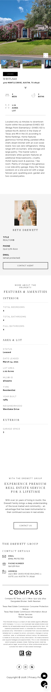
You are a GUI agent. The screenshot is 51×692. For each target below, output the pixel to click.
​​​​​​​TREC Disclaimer (25, 617)
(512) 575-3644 (39, 599)
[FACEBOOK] (19, 667)
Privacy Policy (36, 677)
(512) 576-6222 (10, 249)
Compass (17, 624)
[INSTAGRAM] (25, 667)
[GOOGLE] (32, 667)
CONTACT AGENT (25, 266)
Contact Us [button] (25, 526)
